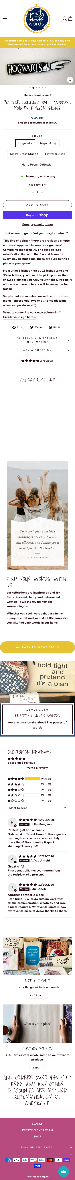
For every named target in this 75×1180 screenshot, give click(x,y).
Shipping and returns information (37, 340)
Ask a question (37, 350)
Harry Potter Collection (37, 165)
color (37, 136)
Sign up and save (36, 1147)
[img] (28, 820)
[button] (30, 361)
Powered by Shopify (37, 1176)
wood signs (41, 95)
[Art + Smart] (37, 956)
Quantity (37, 185)
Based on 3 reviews (21, 763)
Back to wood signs (40, 647)
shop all (37, 995)
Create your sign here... (19, 317)
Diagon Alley (48, 143)
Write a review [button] (37, 768)
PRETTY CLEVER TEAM (37, 1130)
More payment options (37, 224)
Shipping (23, 122)
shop (37, 1067)
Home (28, 95)
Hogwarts (25, 143)
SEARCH (37, 1124)
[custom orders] (37, 1023)
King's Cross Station (24, 154)
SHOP (37, 1136)
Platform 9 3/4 (55, 154)
